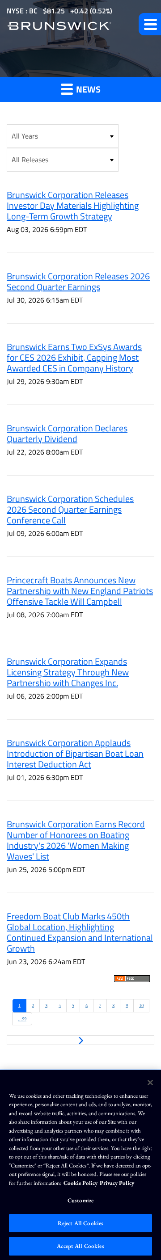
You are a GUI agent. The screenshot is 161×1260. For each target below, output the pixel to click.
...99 (22, 1019)
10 (141, 1005)
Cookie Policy (80, 1183)
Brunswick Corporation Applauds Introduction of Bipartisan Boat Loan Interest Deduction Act (75, 753)
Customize (80, 1200)
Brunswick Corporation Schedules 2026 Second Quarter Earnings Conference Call (70, 509)
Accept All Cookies (80, 1246)
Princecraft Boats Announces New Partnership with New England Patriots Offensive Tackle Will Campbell (80, 590)
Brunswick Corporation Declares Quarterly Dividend (67, 433)
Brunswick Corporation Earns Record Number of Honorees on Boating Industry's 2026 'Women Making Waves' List (76, 840)
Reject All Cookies (80, 1223)
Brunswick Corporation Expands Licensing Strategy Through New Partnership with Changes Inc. (68, 672)
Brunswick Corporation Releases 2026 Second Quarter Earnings (78, 281)
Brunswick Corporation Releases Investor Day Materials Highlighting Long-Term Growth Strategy (73, 205)
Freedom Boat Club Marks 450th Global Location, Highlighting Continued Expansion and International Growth (80, 932)
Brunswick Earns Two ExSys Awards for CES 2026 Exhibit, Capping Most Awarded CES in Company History (74, 357)
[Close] (150, 1082)
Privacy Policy (117, 1183)
